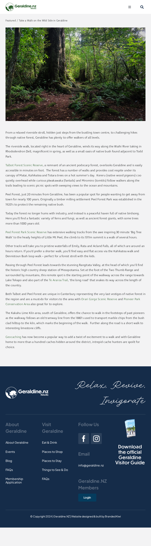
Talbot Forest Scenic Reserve (24, 165)
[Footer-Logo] (27, 388)
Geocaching (13, 337)
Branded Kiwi (113, 516)
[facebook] (83, 438)
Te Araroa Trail (58, 280)
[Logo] (21, 4)
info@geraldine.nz (91, 465)
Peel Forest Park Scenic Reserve (26, 232)
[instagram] (96, 438)
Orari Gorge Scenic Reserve (99, 299)
